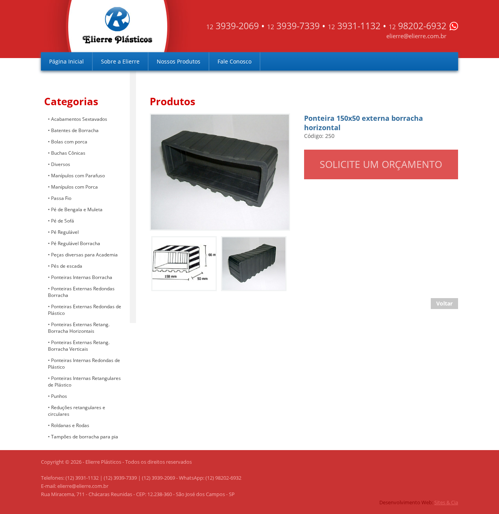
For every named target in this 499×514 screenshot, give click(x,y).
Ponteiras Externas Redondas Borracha (81, 292)
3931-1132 (354, 25)
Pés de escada (66, 266)
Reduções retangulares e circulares (76, 410)
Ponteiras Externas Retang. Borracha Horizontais (79, 327)
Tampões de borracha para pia (84, 436)
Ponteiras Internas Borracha (81, 277)
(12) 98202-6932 (223, 477)
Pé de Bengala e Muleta (77, 209)
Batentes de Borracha (75, 130)
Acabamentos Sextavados (79, 119)
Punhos (59, 396)
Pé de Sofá (62, 220)
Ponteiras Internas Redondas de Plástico (84, 363)
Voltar (444, 303)
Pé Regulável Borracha (75, 243)
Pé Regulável (65, 232)
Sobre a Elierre (120, 61)
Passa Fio (61, 198)
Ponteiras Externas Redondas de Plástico (84, 309)
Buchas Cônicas (68, 153)
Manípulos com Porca (74, 187)
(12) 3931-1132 (82, 477)
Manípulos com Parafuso (78, 175)
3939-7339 (293, 25)
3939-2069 (232, 25)
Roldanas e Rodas (70, 425)
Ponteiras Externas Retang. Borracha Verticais (79, 345)
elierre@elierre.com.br (416, 36)
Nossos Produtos (178, 61)
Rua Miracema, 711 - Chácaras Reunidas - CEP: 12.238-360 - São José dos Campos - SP (138, 494)
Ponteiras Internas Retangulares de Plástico (84, 381)
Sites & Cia (446, 502)
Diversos (60, 164)
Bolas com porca (69, 141)
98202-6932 (417, 25)
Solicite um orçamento (381, 164)
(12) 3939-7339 (120, 477)
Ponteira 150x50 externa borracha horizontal (212, 121)
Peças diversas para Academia (84, 254)
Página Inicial (66, 61)
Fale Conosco (234, 61)
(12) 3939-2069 (158, 477)
